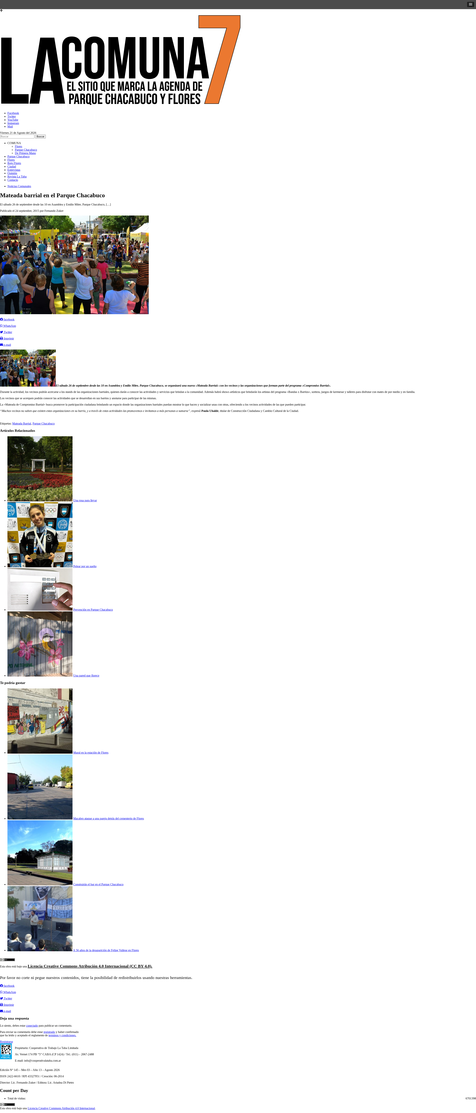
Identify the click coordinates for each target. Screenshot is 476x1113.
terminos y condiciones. (62, 1035)
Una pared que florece (86, 675)
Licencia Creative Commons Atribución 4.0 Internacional (61, 1108)
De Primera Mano (25, 153)
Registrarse (6, 1041)
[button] (470, 4)
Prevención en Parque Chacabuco (93, 609)
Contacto (12, 179)
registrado (49, 1032)
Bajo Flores (14, 163)
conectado (32, 1025)
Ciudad (11, 166)
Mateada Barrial (21, 423)
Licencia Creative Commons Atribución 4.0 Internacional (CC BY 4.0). (90, 966)
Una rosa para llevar (85, 500)
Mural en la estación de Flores (90, 752)
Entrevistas (13, 169)
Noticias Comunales (19, 186)
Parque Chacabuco (26, 149)
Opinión (12, 173)
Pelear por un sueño (85, 566)
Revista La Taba (17, 176)
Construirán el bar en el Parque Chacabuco (98, 884)
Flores (18, 146)
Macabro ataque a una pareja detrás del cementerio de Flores (108, 818)
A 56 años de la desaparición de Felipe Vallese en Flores (106, 950)
